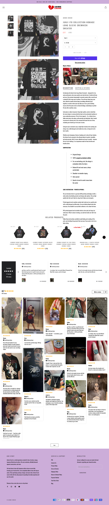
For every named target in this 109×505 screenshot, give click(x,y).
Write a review (97, 292)
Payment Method (55, 477)
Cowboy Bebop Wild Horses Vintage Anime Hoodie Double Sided (19, 244)
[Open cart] (105, 7)
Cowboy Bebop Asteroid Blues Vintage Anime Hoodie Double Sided (43, 244)
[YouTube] (19, 486)
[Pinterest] (15, 486)
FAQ (52, 460)
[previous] (5, 236)
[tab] (68, 88)
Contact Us (53, 463)
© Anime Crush (11, 500)
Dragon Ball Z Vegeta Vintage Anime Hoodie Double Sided (89, 243)
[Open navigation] (4, 7)
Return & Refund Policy (56, 475)
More (54, 445)
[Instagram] (11, 486)
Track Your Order (55, 480)
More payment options (80, 62)
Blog (52, 483)
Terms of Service (55, 469)
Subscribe (83, 472)
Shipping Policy (54, 472)
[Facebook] (7, 486)
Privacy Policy (54, 466)
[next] (104, 236)
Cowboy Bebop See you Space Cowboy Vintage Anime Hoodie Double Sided (66, 244)
